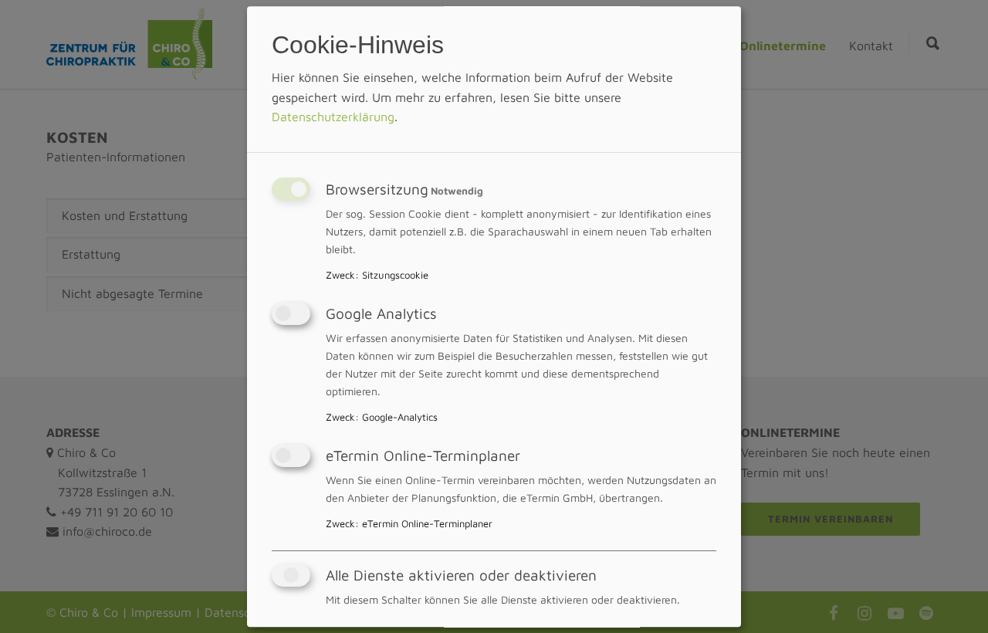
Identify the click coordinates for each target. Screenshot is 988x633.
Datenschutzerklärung (333, 117)
